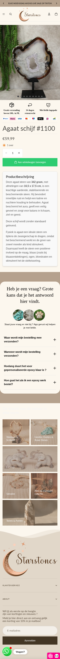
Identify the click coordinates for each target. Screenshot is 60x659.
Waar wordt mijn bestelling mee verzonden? (23, 339)
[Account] (49, 14)
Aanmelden (30, 640)
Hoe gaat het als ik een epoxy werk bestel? (25, 382)
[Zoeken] (10, 14)
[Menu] (3, 14)
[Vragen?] (7, 651)
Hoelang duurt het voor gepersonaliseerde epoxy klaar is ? (25, 368)
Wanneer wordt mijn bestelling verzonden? (22, 354)
